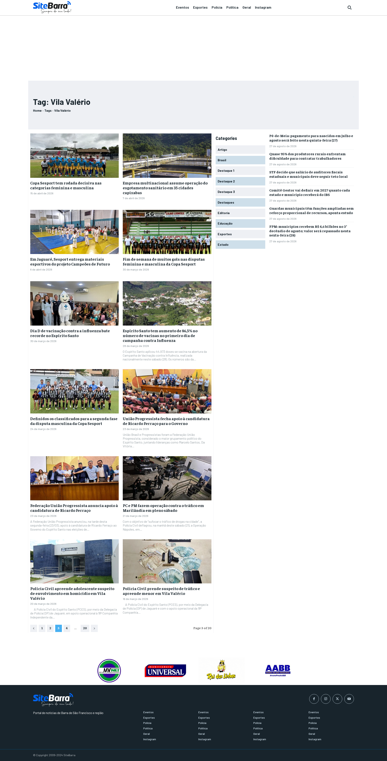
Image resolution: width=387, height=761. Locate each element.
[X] (337, 699)
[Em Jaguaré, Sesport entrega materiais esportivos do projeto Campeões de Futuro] (74, 232)
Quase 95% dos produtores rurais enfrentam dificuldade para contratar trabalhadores (307, 155)
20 (85, 628)
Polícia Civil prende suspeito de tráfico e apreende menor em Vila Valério (161, 591)
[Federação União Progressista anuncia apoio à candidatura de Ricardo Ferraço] (74, 478)
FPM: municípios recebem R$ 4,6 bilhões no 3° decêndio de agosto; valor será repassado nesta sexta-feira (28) (310, 230)
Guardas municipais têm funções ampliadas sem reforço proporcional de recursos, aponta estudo (311, 210)
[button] (349, 7)
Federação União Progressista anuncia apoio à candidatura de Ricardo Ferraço (74, 508)
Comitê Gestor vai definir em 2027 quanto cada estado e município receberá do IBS (309, 192)
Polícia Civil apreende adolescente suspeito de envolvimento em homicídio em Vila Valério (72, 593)
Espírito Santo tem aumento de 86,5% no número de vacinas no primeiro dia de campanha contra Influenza (160, 335)
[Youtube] (349, 699)
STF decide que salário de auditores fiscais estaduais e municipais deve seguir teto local (308, 174)
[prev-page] (33, 628)
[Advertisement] (193, 46)
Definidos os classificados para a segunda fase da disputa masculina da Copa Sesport (74, 421)
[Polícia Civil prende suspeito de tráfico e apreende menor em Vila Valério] (167, 561)
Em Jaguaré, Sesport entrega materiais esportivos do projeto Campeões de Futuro (70, 261)
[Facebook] (314, 699)
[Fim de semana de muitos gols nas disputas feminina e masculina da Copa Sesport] (167, 232)
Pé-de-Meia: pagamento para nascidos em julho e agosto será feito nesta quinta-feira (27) (311, 137)
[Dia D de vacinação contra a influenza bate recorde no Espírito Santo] (74, 303)
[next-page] (94, 628)
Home (37, 110)
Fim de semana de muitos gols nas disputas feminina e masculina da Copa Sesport (164, 261)
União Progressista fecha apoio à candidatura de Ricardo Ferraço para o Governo (166, 421)
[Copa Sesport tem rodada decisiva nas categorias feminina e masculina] (74, 155)
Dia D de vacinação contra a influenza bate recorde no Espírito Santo (70, 333)
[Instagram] (326, 699)
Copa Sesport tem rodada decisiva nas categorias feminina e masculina (66, 185)
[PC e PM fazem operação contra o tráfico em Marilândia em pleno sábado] (167, 478)
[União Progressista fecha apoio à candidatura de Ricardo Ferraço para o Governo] (167, 391)
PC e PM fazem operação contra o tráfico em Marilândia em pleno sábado (163, 508)
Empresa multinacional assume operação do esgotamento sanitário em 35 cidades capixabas (165, 187)
